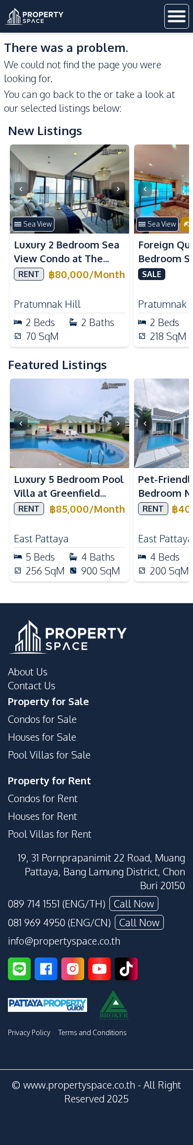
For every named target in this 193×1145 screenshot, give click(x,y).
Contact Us (31, 685)
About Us (28, 671)
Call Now (134, 903)
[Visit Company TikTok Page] (126, 968)
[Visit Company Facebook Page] (46, 968)
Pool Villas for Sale (49, 754)
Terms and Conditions (92, 1032)
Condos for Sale (42, 719)
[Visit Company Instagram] (72, 968)
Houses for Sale (42, 736)
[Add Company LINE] (19, 968)
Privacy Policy (29, 1032)
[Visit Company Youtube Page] (99, 968)
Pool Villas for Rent (50, 833)
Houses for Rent (42, 816)
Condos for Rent (43, 798)
